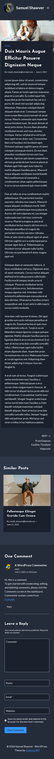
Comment (12, 641)
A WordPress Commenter (31, 565)
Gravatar (10, 599)
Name (10, 683)
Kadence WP (33, 750)
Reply (9, 607)
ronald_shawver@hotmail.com (20, 72)
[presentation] (27, 490)
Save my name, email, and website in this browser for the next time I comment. (27, 720)
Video (8, 46)
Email (9, 696)
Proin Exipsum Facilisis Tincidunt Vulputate (41, 442)
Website (10, 710)
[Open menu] (48, 8)
